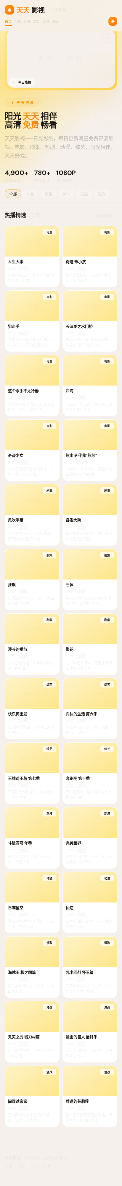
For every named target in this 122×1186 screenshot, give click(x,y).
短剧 (36, 21)
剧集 (27, 21)
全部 (13, 194)
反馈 (48, 1165)
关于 (8, 1165)
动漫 (46, 21)
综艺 (55, 21)
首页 (8, 21)
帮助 (34, 1165)
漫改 (102, 194)
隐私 (21, 1165)
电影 (17, 21)
